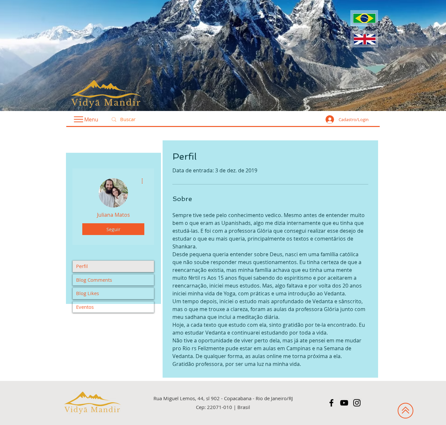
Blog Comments (94, 279)
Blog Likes (87, 293)
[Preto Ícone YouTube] (344, 403)
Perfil (82, 266)
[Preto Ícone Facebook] (331, 403)
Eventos (85, 307)
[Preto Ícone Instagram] (357, 403)
